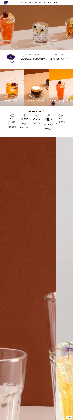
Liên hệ (50, 2)
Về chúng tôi (23, 2)
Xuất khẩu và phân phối (40, 2)
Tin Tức (55, 2)
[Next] (70, 347)
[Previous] (3, 347)
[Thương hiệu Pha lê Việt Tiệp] (10, 2)
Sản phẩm (30, 2)
